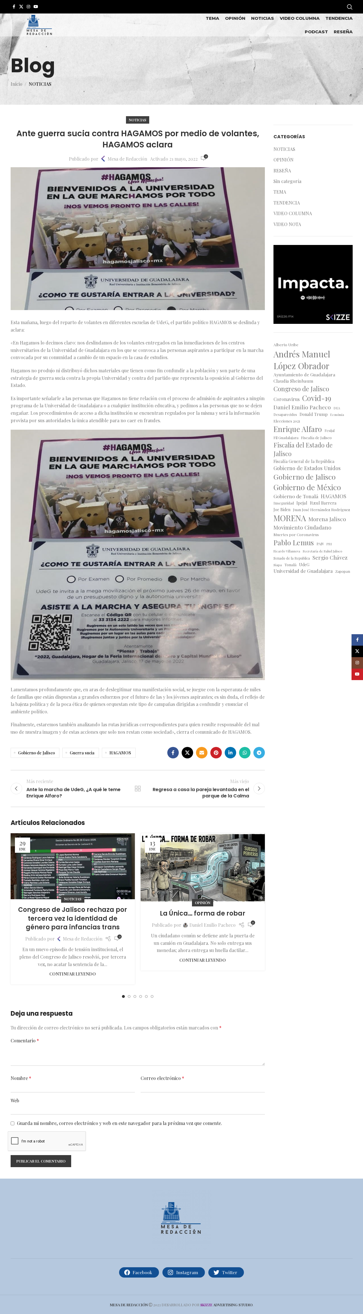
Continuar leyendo (72, 974)
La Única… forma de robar (202, 913)
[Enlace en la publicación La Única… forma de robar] (203, 868)
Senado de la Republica (291, 558)
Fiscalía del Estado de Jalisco (303, 449)
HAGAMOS (120, 753)
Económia (337, 415)
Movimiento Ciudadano (302, 527)
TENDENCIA (286, 203)
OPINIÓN (202, 902)
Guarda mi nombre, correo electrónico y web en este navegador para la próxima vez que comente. (119, 1123)
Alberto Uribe (285, 344)
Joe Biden (281, 509)
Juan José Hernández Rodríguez (321, 509)
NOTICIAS (40, 84)
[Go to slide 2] (129, 996)
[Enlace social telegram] (259, 752)
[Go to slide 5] (146, 996)
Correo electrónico (162, 1078)
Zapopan (342, 571)
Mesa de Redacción (127, 159)
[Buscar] (350, 7)
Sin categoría (287, 181)
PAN (320, 543)
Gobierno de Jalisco (36, 753)
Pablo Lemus (293, 542)
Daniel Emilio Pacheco (212, 925)
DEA (336, 408)
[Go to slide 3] (134, 996)
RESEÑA (282, 171)
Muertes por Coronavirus (296, 534)
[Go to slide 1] (123, 996)
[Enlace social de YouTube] (36, 7)
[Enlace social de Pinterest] (216, 752)
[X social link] (21, 7)
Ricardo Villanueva (286, 551)
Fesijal (330, 430)
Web (15, 1100)
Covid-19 (316, 398)
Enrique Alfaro (297, 429)
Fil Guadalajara (285, 437)
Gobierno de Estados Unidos (307, 468)
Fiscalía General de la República (303, 461)
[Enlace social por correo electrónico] (201, 752)
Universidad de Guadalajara (303, 571)
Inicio (16, 84)
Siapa (277, 564)
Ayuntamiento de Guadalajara (304, 374)
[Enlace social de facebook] (14, 7)
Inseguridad (283, 503)
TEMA (279, 192)
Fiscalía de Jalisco (316, 437)
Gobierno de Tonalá (295, 496)
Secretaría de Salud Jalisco (322, 551)
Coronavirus (286, 399)
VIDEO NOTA (287, 224)
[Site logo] (39, 24)
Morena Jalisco (327, 519)
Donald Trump (314, 414)
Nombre (21, 1078)
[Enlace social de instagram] (28, 7)
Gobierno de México (307, 487)
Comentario (25, 1040)
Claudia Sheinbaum (293, 381)
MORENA (289, 518)
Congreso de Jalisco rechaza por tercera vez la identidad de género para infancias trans (72, 918)
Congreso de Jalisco (301, 388)
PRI (329, 544)
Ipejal (301, 503)
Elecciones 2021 (286, 420)
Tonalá (290, 564)
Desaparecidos (285, 414)
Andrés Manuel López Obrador (301, 359)
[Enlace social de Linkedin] (230, 752)
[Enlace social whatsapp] (245, 752)
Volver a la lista (137, 788)
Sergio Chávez (330, 557)
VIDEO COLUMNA (292, 213)
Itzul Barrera (323, 503)
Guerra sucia (82, 753)
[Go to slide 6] (152, 996)
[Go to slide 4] (140, 996)
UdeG (304, 564)
